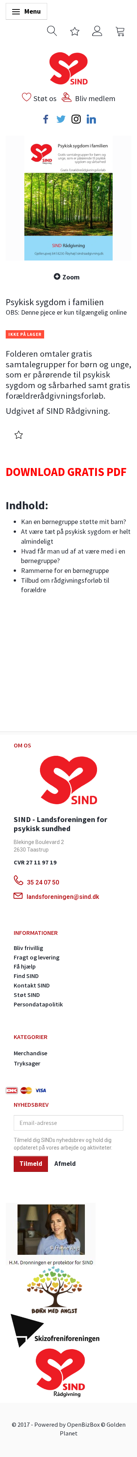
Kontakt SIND (32, 985)
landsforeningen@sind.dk (63, 896)
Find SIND (26, 976)
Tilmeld (30, 1163)
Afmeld (65, 1163)
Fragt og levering (36, 957)
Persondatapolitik (38, 1004)
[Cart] (120, 30)
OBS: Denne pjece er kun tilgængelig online (66, 312)
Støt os (44, 98)
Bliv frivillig (28, 948)
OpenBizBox (83, 1424)
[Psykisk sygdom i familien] (68, 198)
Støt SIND (27, 994)
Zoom (71, 277)
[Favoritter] (75, 30)
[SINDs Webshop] (68, 67)
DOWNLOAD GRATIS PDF (66, 472)
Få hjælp (25, 966)
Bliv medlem (95, 98)
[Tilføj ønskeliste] (19, 435)
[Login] (97, 30)
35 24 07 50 (44, 882)
